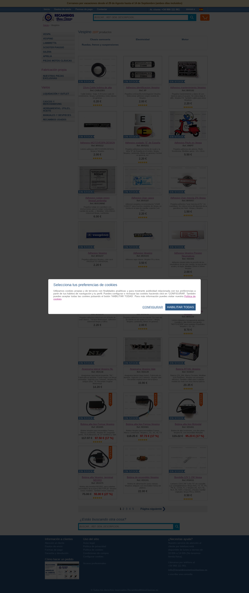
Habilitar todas (180, 307)
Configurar (152, 307)
